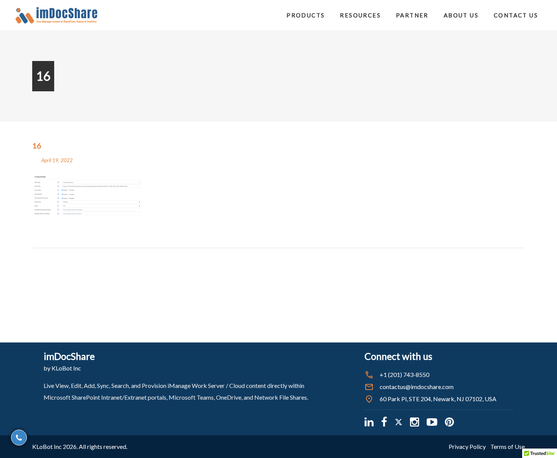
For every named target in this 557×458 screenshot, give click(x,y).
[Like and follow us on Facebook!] (384, 422)
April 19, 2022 (57, 160)
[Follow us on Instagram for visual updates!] (414, 422)
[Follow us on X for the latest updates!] (398, 422)
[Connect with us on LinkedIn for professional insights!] (369, 422)
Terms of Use (507, 446)
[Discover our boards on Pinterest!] (449, 422)
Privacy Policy (467, 446)
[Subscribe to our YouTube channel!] (432, 422)
